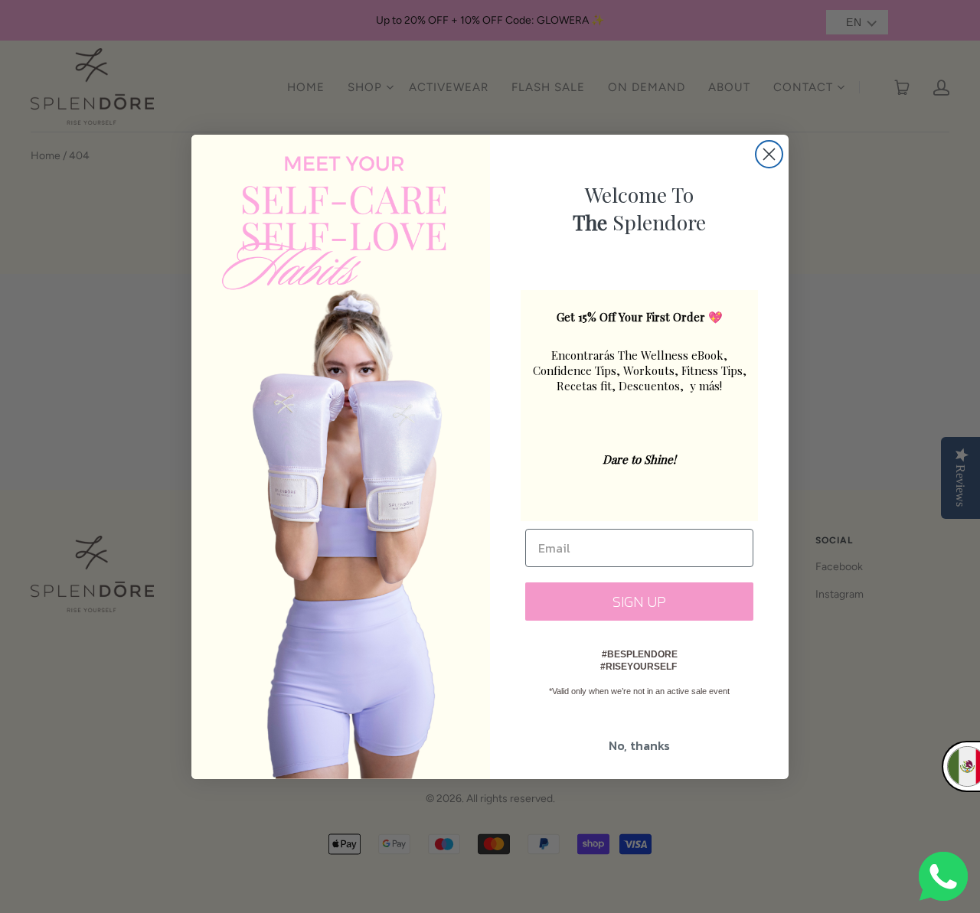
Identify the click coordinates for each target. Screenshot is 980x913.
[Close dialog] (769, 154)
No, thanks (639, 745)
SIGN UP (639, 601)
